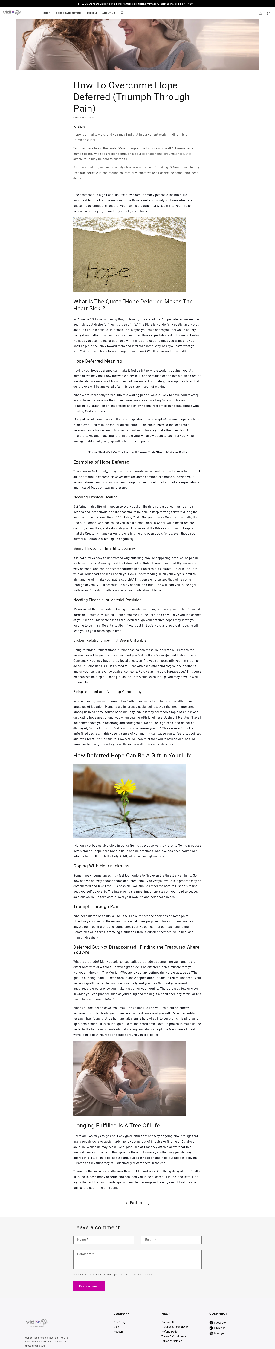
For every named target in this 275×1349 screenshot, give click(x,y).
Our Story (120, 1322)
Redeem (92, 13)
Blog (116, 1326)
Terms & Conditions (173, 1336)
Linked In (219, 1328)
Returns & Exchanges (174, 1326)
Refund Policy (170, 1331)
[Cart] (268, 12)
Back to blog (139, 1203)
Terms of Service (171, 1340)
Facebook (220, 1322)
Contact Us (168, 1322)
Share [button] (81, 126)
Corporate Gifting (69, 13)
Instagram (220, 1333)
